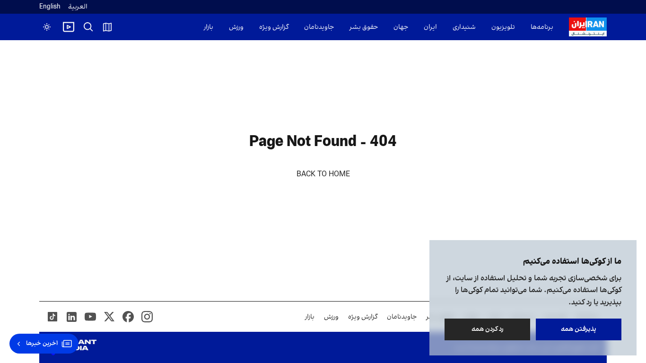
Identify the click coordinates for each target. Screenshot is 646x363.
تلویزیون (503, 27)
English (50, 7)
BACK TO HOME (323, 174)
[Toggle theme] (46, 27)
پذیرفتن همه (578, 329)
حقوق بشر (363, 27)
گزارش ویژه (273, 27)
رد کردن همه (487, 329)
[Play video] (68, 27)
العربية (77, 7)
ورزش (236, 27)
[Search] (88, 27)
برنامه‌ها (542, 27)
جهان (400, 27)
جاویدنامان (319, 27)
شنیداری (464, 27)
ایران (430, 27)
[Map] (107, 27)
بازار (208, 27)
